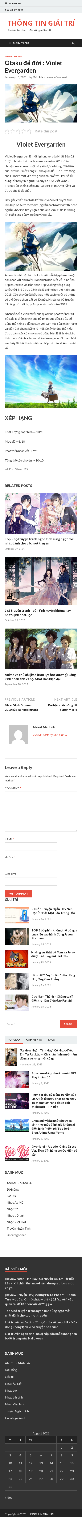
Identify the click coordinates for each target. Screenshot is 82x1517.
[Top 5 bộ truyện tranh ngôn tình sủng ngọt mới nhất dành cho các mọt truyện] (41, 534)
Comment (13, 788)
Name (9, 839)
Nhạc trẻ (12, 1209)
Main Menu (21, 43)
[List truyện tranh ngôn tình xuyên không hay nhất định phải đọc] (41, 606)
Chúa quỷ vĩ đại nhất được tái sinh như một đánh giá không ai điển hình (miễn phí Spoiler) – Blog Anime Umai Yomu (53, 1126)
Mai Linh (38, 77)
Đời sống (13, 1189)
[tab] (14, 1040)
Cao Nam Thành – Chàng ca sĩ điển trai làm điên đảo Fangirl (51, 998)
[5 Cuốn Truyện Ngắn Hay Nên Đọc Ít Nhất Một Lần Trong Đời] (17, 922)
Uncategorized (16, 1235)
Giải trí (11, 1196)
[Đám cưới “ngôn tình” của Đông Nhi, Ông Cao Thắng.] (17, 988)
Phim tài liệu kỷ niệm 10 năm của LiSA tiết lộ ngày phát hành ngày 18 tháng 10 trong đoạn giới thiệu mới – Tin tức (53, 1100)
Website (11, 874)
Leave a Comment (56, 77)
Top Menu (15, 3)
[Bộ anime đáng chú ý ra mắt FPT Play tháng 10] (17, 1086)
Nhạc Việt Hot (16, 1222)
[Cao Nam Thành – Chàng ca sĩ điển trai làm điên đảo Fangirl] (17, 1010)
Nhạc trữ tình (15, 1215)
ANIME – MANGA (19, 1183)
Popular (14, 1039)
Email (10, 856)
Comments (34, 1039)
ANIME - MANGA (13, 56)
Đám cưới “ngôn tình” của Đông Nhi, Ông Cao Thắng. (53, 977)
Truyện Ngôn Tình (19, 1228)
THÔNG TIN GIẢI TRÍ (41, 23)
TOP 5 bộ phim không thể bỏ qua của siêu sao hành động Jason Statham (54, 934)
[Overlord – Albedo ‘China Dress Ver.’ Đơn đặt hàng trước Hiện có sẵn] (17, 1160)
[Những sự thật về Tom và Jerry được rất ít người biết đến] (16, 967)
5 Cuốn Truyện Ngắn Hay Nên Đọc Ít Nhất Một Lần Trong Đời (53, 911)
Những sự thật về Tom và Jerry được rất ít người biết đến (53, 954)
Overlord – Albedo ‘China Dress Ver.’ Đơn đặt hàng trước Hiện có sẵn (54, 1150)
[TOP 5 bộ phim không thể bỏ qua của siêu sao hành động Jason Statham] (17, 943)
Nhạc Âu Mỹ (15, 1202)
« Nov (8, 1497)
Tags (51, 1039)
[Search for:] (41, 1024)
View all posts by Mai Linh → (50, 735)
